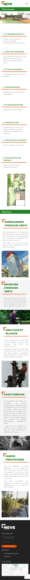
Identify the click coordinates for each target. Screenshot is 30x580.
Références (7, 556)
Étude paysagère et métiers (11, 553)
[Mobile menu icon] (26, 3)
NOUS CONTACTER (9, 546)
